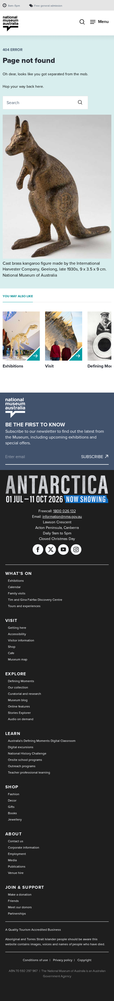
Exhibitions (16, 580)
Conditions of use (35, 960)
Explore (15, 674)
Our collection (18, 687)
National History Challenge (27, 753)
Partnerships (17, 913)
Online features (19, 706)
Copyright (84, 960)
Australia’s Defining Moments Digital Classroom (42, 740)
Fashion (13, 794)
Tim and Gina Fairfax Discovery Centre (35, 599)
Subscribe (92, 456)
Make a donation (20, 894)
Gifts (11, 806)
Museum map (17, 659)
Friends (13, 900)
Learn (12, 733)
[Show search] (82, 22)
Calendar (14, 587)
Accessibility (17, 634)
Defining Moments (21, 681)
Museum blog (18, 700)
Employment (17, 853)
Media (12, 860)
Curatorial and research (24, 693)
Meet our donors (20, 907)
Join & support (24, 887)
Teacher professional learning (29, 772)
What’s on (18, 573)
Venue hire (16, 872)
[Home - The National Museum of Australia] (11, 23)
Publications (16, 866)
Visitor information (21, 640)
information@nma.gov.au (62, 516)
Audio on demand (20, 719)
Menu (103, 21)
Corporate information (23, 847)
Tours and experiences (24, 606)
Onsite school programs (25, 759)
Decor (12, 800)
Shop (11, 646)
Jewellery (15, 819)
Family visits (16, 593)
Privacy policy (62, 960)
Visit (11, 620)
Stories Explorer (19, 712)
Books (12, 813)
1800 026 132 (64, 511)
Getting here (17, 627)
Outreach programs (22, 766)
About (13, 834)
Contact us (15, 841)
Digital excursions (20, 747)
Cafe (11, 653)
